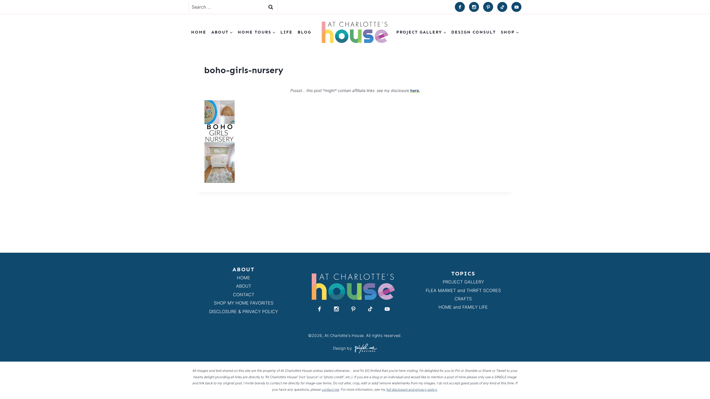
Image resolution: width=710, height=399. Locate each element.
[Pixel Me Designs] (364, 348)
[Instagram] (474, 7)
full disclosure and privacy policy (411, 389)
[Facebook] (460, 7)
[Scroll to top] (696, 382)
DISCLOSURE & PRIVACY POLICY (243, 311)
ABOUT (243, 286)
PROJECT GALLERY (463, 282)
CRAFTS (463, 298)
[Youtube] (516, 7)
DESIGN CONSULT (473, 32)
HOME (243, 277)
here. (415, 90)
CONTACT (243, 294)
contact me (330, 389)
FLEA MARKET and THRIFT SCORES (463, 290)
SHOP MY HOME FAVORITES (243, 303)
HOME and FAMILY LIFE (463, 307)
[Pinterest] (488, 7)
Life (286, 32)
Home (198, 32)
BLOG (304, 32)
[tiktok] (502, 7)
